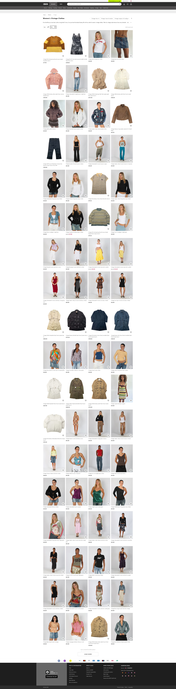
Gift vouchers (106, 670)
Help (70, 668)
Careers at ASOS (89, 670)
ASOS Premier (72, 674)
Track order (71, 670)
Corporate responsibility (91, 672)
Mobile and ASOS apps (108, 668)
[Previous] (90, 19)
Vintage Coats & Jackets (107, 18)
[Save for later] (63, 56)
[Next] (132, 19)
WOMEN (53, 4)
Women (49, 14)
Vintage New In (95, 18)
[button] (122, 672)
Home (44, 14)
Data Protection (72, 680)
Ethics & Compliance (73, 682)
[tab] (45, 8)
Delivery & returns (72, 672)
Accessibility (130, 687)
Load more (88, 654)
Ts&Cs (126, 687)
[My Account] (124, 4)
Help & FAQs (125, 1)
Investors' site (89, 674)
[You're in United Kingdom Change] (131, 1)
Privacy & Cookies (120, 687)
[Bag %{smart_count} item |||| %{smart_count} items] (131, 4)
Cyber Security (89, 676)
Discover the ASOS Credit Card (109, 678)
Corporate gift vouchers (108, 672)
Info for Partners (106, 676)
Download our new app (114, 1)
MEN (61, 4)
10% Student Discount (73, 676)
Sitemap (70, 678)
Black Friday (105, 674)
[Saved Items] (127, 4)
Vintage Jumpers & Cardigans (122, 18)
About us (88, 668)
